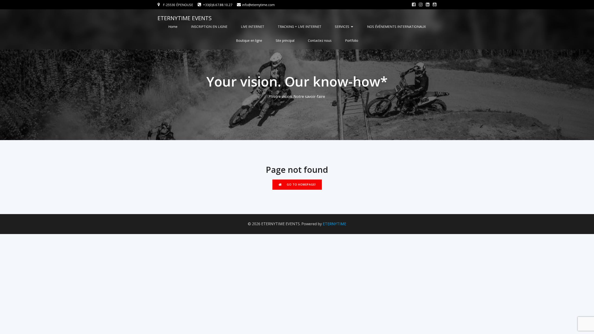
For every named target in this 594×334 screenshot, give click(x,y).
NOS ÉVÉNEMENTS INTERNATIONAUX (396, 26)
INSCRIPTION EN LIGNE (209, 26)
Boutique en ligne (249, 40)
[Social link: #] (413, 4)
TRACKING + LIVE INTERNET (299, 26)
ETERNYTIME (334, 223)
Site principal (285, 40)
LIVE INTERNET (252, 26)
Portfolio (351, 40)
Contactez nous (320, 40)
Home (173, 26)
